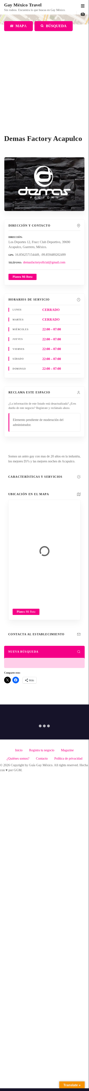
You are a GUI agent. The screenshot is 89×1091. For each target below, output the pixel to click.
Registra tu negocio (41, 750)
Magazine (67, 750)
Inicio (19, 750)
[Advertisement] (44, 87)
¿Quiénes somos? (18, 758)
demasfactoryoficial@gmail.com (44, 262)
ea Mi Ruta (26, 611)
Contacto (42, 758)
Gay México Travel (23, 4)
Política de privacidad (68, 758)
